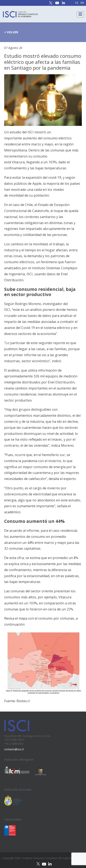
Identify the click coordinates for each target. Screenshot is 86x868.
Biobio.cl (23, 701)
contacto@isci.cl (14, 749)
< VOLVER (11, 32)
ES (76, 3)
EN (82, 3)
